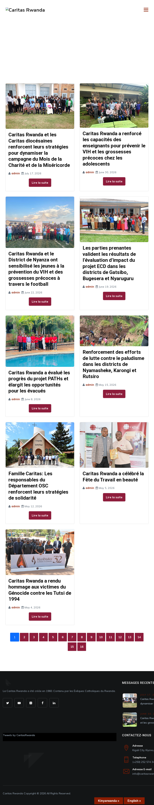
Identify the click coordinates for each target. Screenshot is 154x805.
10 (101, 637)
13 (129, 637)
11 (110, 637)
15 (72, 646)
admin (15, 173)
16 (81, 646)
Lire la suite (40, 182)
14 (139, 637)
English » (134, 800)
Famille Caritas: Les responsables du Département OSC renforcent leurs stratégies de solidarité (38, 486)
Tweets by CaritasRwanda (19, 735)
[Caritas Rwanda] (25, 10)
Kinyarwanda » (108, 800)
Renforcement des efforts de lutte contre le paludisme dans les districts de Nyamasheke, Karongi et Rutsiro (113, 364)
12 (120, 637)
